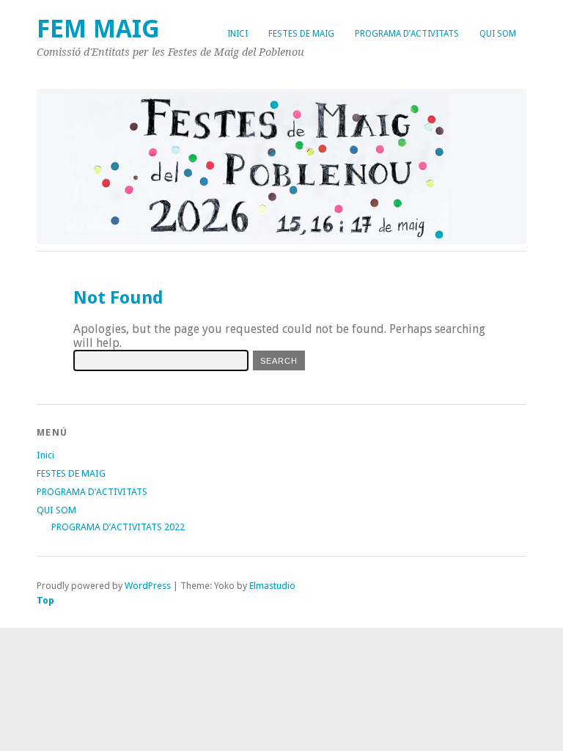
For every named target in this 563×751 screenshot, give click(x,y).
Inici (237, 34)
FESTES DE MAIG (301, 34)
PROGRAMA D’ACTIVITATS (407, 34)
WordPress (148, 585)
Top (45, 600)
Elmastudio (272, 585)
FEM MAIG (98, 29)
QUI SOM (497, 34)
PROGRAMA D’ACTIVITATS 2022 (118, 526)
